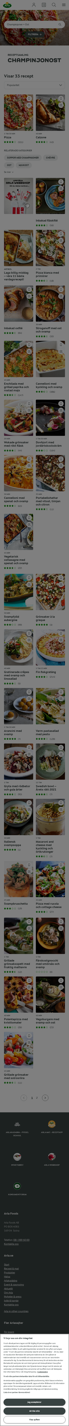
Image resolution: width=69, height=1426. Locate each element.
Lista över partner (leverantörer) (17, 1392)
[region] (34, 1380)
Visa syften (34, 1419)
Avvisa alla (34, 1411)
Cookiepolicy (42, 1372)
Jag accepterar (34, 1402)
